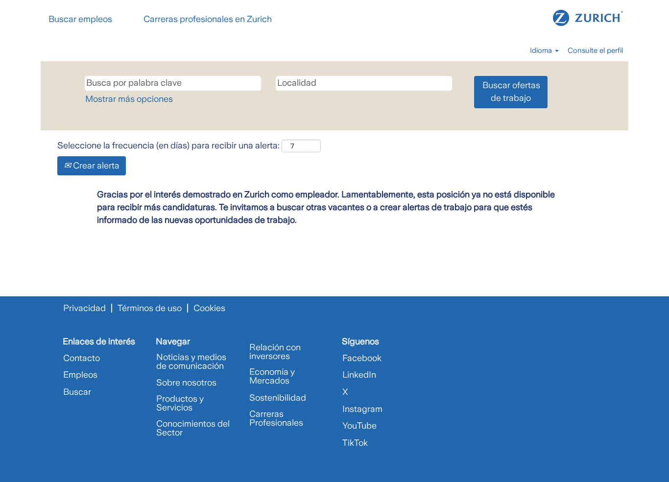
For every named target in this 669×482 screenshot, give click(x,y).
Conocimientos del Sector (193, 428)
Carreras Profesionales (276, 418)
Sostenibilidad (277, 398)
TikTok (355, 443)
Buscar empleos (80, 19)
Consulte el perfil (595, 50)
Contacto (81, 358)
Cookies (209, 308)
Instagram (362, 409)
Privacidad (84, 308)
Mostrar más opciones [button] (129, 99)
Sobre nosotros (186, 382)
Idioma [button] (542, 50)
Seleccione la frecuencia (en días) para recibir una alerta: (168, 145)
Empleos (80, 375)
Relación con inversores (275, 351)
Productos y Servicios (180, 403)
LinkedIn (359, 375)
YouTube (359, 426)
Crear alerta (95, 165)
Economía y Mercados (272, 376)
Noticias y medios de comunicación (191, 361)
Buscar (77, 392)
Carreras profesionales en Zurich (207, 19)
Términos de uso (150, 308)
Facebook (362, 358)
